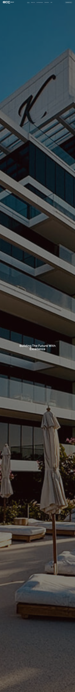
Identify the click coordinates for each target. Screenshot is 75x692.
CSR (51, 2)
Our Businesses (40, 2)
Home (28, 2)
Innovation (47, 2)
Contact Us (68, 2)
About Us (33, 2)
